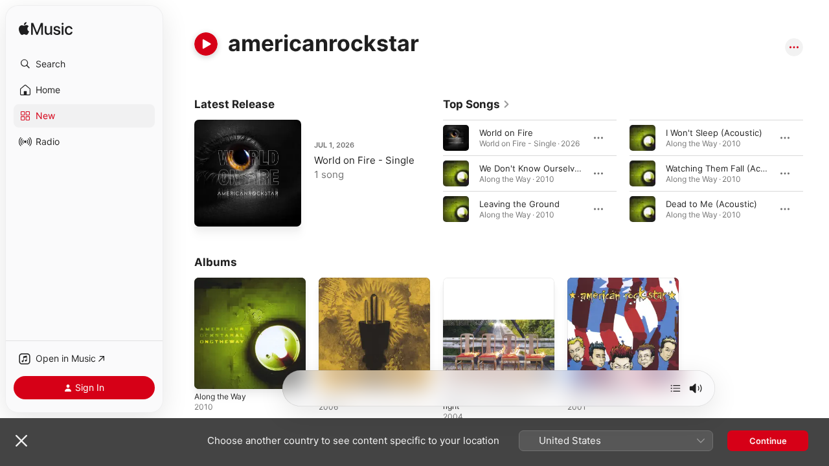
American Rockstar (604, 283)
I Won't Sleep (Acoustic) (714, 133)
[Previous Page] (430, 173)
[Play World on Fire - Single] (210, 210)
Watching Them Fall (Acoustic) (727, 168)
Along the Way (223, 283)
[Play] (206, 44)
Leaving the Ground (519, 204)
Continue (768, 441)
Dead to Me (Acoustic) (711, 204)
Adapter (335, 283)
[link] (476, 104)
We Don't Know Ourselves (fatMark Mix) (560, 168)
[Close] (21, 441)
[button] (84, 64)
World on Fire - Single (364, 160)
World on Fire (506, 133)
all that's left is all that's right (490, 288)
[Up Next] (675, 388)
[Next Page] (816, 173)
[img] (46, 29)
